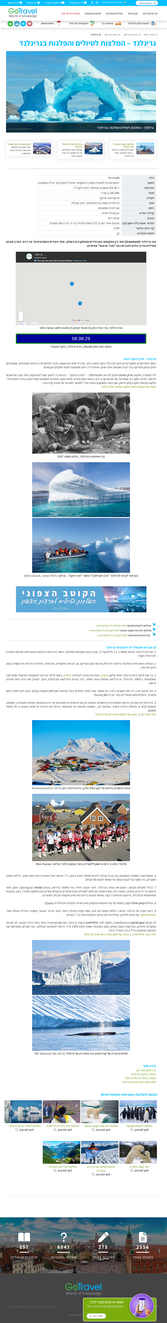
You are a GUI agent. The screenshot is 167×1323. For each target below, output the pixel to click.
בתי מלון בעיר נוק (146, 1070)
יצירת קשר (13, 2)
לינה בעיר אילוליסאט (144, 934)
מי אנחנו (32, 2)
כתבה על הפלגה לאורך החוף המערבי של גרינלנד (128, 387)
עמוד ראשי (149, 34)
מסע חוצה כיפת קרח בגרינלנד (138, 1082)
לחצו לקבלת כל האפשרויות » (111, 625)
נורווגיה (105, 675)
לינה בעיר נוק (148, 714)
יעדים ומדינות (150, 13)
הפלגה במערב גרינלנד (143, 1074)
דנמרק (67, 675)
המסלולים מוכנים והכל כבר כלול (105, 1304)
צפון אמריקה (110, 34)
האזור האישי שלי (70, 13)
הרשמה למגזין (53, 2)
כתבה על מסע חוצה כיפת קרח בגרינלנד (106, 934)
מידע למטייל (76, 2)
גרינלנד (94, 34)
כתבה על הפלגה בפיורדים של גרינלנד (116, 714)
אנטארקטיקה (148, 915)
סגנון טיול (133, 13)
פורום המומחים (93, 13)
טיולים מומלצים (114, 13)
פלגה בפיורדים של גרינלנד (139, 1078)
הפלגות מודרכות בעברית (63, 1168)
